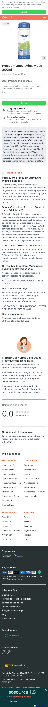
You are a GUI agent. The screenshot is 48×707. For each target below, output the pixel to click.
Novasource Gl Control (34, 491)
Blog (4, 614)
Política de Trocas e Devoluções (17, 599)
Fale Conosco (8, 618)
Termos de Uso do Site (12, 603)
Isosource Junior (31, 478)
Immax (27, 474)
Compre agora (14, 701)
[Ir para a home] (7, 17)
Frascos (27, 517)
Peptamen (28, 465)
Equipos (27, 521)
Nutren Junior (8, 469)
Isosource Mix (30, 496)
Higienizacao (30, 530)
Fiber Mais (7, 517)
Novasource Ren (31, 483)
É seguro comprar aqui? (13, 610)
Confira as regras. (15, 579)
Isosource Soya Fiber (11, 483)
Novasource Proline (11, 530)
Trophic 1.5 (7, 500)
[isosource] (39, 706)
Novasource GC (9, 487)
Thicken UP (7, 491)
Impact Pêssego (9, 478)
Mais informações (10, 7)
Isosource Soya (9, 474)
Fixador (27, 535)
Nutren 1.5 (6, 521)
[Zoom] (44, 58)
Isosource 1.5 (8, 465)
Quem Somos (8, 595)
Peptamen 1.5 (30, 487)
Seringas (28, 526)
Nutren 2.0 (6, 539)
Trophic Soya (8, 505)
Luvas (26, 539)
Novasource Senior (10, 496)
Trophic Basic (30, 469)
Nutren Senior (8, 535)
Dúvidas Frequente (11, 606)
